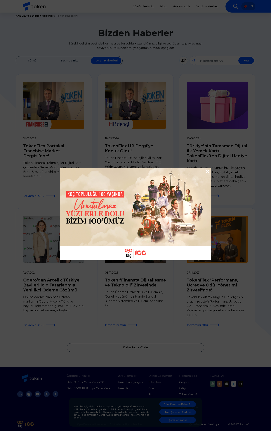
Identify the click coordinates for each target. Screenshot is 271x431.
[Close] (207, 172)
